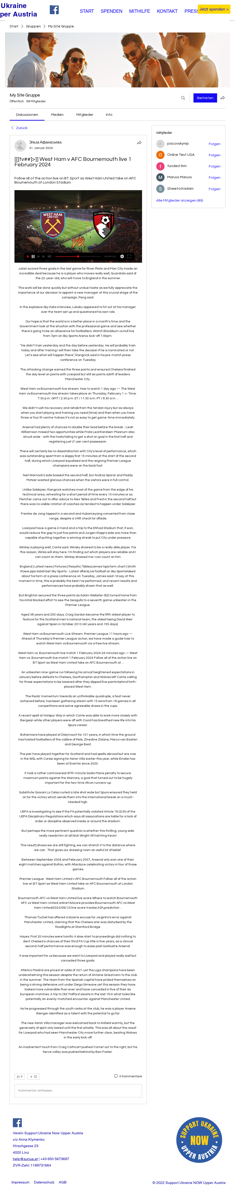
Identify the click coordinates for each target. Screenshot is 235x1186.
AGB (63, 1182)
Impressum (20, 1182)
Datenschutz (44, 1182)
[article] (78, 619)
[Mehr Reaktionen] (33, 1077)
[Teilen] (139, 142)
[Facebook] (17, 1122)
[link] (27, 114)
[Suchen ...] (183, 98)
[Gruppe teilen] (222, 97)
